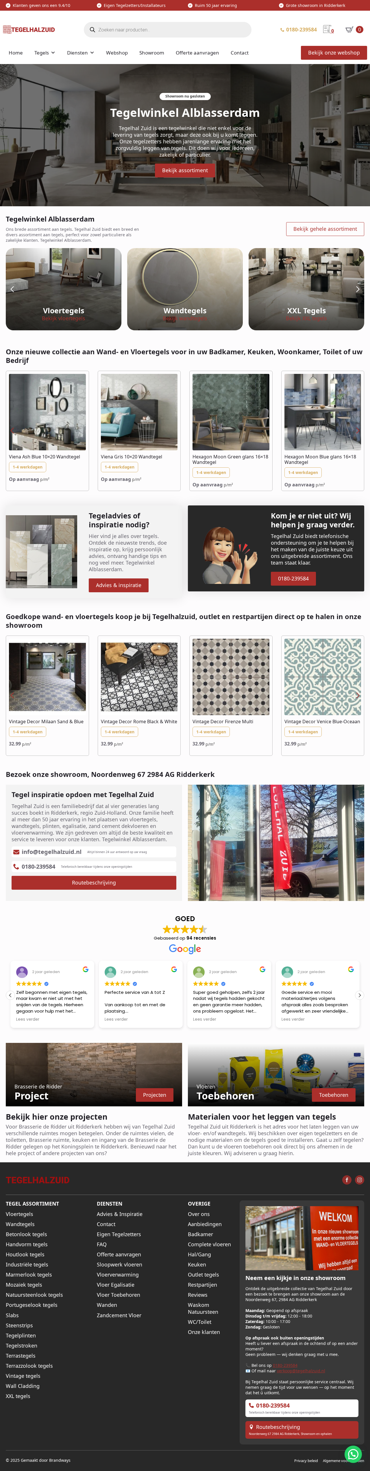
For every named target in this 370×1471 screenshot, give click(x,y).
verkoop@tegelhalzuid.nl (301, 1370)
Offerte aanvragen (197, 52)
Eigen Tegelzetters (119, 1234)
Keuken (197, 1264)
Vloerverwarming (118, 1274)
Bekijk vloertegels (63, 318)
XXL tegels (18, 1396)
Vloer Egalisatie (115, 1284)
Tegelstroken (21, 1345)
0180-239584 (285, 1365)
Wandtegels (20, 1224)
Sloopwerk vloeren (119, 1264)
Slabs (12, 1315)
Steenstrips (19, 1325)
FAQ (102, 1244)
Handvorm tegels (27, 1244)
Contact (240, 52)
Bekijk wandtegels (185, 318)
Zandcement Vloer (119, 1315)
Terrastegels (21, 1355)
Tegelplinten (21, 1335)
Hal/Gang (199, 1254)
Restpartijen (202, 1284)
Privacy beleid (306, 1460)
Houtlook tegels (25, 1254)
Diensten (77, 52)
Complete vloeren (209, 1244)
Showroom (151, 52)
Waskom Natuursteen (203, 1308)
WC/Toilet (199, 1322)
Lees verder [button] (27, 1019)
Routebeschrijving (278, 1427)
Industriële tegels (27, 1264)
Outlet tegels (203, 1274)
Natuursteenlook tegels (34, 1295)
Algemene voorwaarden (343, 1460)
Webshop (117, 52)
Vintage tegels (23, 1376)
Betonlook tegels (26, 1234)
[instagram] (359, 1180)
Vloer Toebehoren (118, 1295)
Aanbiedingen (205, 1224)
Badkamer (200, 1234)
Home (16, 52)
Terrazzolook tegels (29, 1366)
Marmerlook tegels (29, 1274)
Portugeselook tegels (32, 1305)
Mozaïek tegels (24, 1284)
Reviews (198, 1295)
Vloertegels (19, 1214)
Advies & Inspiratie (120, 1214)
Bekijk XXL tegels (306, 318)
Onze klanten (204, 1332)
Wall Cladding (23, 1386)
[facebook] (347, 1180)
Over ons (199, 1214)
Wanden (107, 1305)
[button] (12, 289)
